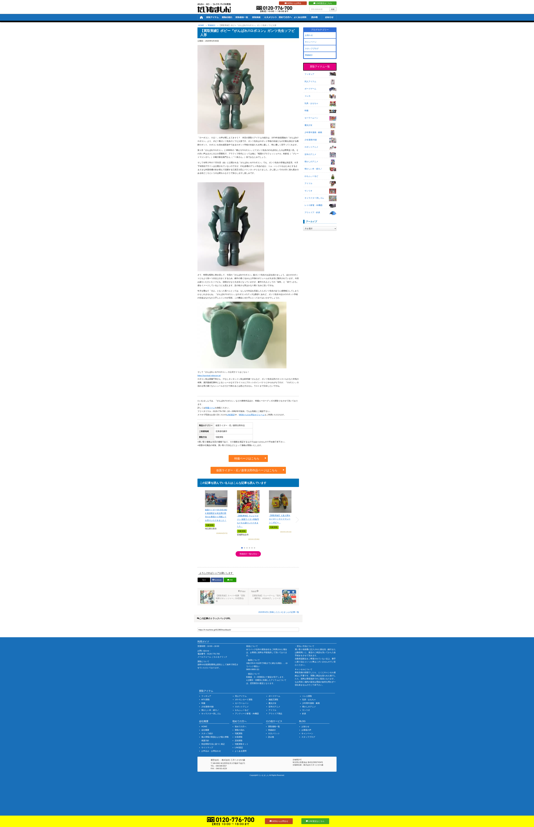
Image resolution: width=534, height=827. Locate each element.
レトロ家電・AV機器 (313, 205)
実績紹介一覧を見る (248, 554)
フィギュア (309, 74)
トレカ (307, 96)
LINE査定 (231, 415)
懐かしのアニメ (311, 161)
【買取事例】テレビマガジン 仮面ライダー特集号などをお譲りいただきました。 (248, 521)
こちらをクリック (219, 657)
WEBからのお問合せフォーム (251, 415)
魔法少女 (308, 125)
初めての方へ (240, 726)
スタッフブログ (312, 48)
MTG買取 (205, 699)
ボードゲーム (310, 89)
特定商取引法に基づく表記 (213, 744)
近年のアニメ (310, 154)
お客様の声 (306, 730)
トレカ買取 (307, 696)
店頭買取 (239, 740)
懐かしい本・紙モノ (313, 169)
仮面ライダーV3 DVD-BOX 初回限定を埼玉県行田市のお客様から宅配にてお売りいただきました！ (216, 515)
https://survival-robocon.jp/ (209, 375)
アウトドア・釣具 (312, 212)
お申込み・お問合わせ (211, 751)
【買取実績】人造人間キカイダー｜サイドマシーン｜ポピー (279, 519)
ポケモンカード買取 (244, 699)
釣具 (304, 713)
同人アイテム (310, 81)
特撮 (306, 110)
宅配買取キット (241, 744)
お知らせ (309, 35)
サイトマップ (207, 747)
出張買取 (239, 737)
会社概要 (205, 730)
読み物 (271, 737)
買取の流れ (239, 730)
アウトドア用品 (275, 713)
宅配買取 (239, 733)
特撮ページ (210, 408)
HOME (201, 25)
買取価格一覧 (274, 726)
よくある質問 (240, 751)
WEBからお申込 (294, 3)
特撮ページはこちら (246, 458)
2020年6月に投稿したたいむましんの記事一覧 (278, 612)
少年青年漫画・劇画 (313, 132)
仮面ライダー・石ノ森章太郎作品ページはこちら (246, 470)
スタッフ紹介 (207, 733)
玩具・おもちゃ (311, 103)
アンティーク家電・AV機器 (247, 713)
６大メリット (274, 733)
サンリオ (308, 191)
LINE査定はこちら (323, 3)
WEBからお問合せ (280, 821)
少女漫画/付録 (311, 140)
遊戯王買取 (273, 699)
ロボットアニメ (311, 147)
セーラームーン (311, 118)
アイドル (308, 183)
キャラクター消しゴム (314, 198)
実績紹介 (212, 25)
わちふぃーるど (311, 176)
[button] (242, 548)
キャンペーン (311, 42)
